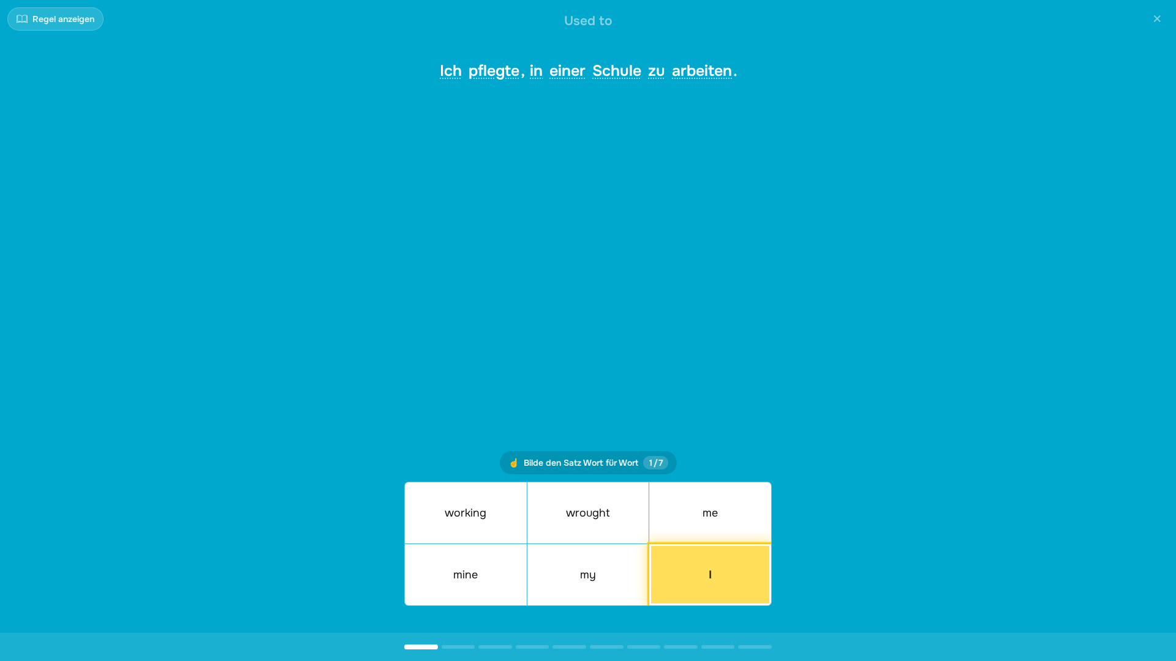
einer (567, 71)
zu (656, 71)
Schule (616, 71)
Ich (451, 71)
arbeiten (702, 71)
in (536, 71)
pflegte (494, 71)
